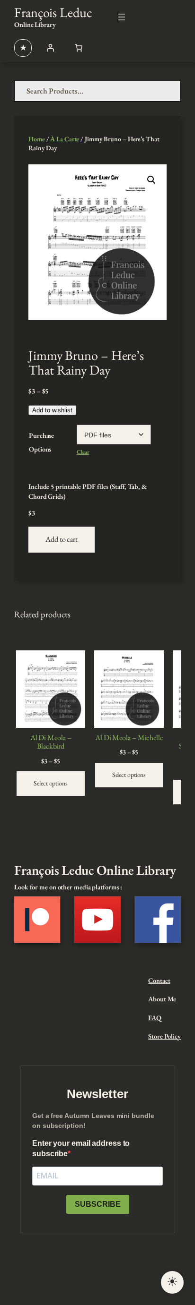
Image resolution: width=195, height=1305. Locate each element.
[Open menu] (121, 17)
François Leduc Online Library (95, 870)
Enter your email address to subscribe (81, 1148)
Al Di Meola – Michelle (129, 738)
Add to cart (61, 539)
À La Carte (64, 139)
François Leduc (53, 12)
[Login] (50, 47)
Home (36, 139)
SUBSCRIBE (98, 1204)
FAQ (154, 1017)
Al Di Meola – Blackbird (50, 742)
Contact (159, 980)
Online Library (35, 24)
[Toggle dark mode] (172, 1282)
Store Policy (164, 1036)
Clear (83, 452)
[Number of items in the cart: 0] (78, 47)
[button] (151, 179)
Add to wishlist (52, 410)
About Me (162, 998)
